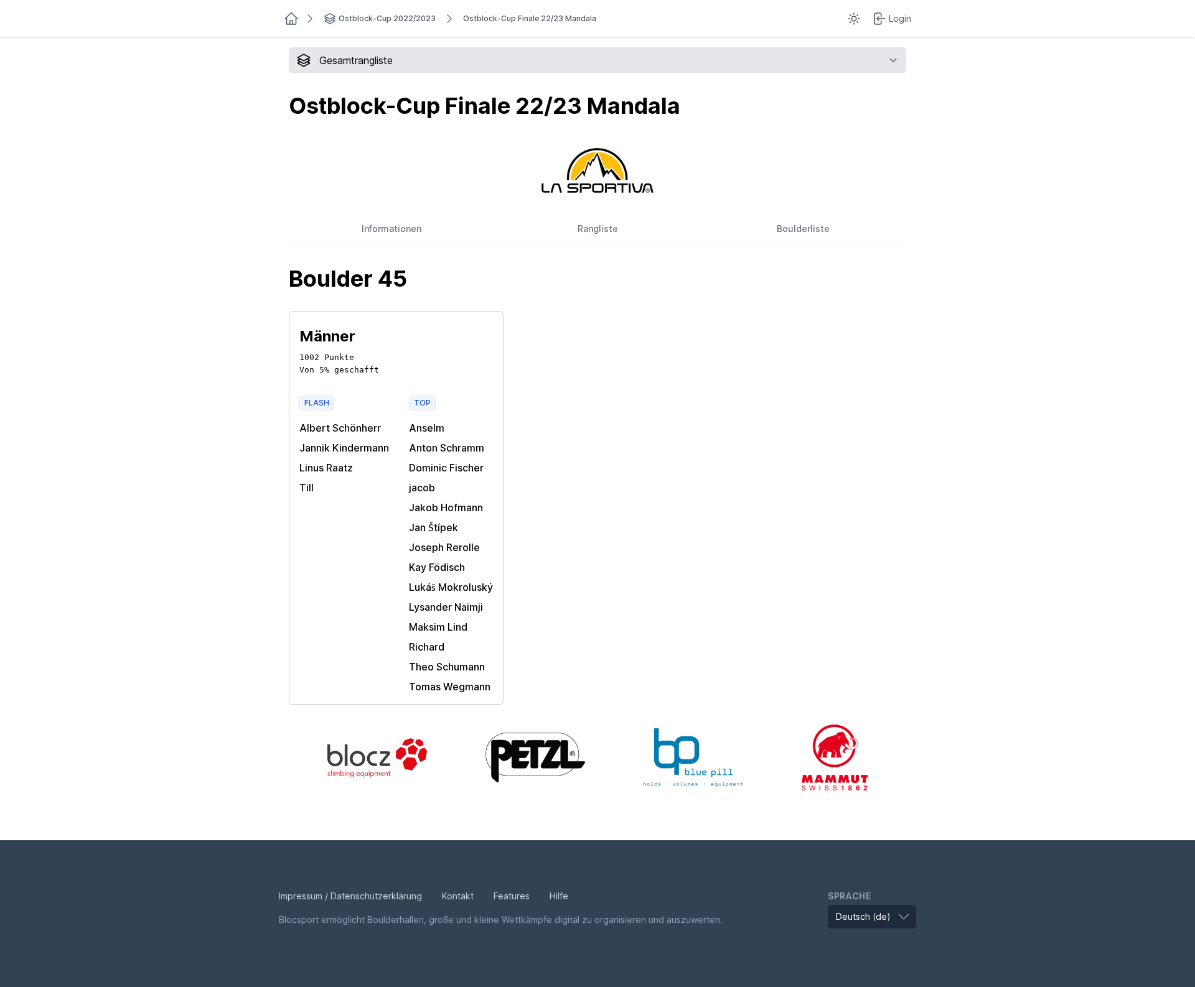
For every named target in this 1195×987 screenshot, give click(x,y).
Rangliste (598, 228)
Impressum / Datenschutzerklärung (350, 896)
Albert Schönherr (340, 428)
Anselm (426, 428)
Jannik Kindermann (344, 448)
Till (306, 487)
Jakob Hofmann (446, 507)
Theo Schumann (447, 666)
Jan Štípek (433, 527)
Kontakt (458, 896)
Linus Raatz (326, 467)
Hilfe (559, 896)
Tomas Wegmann (449, 686)
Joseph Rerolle (444, 547)
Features (512, 896)
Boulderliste (803, 228)
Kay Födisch (437, 567)
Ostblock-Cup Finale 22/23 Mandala (529, 18)
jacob (422, 487)
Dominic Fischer (446, 467)
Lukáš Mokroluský (451, 587)
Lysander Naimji (446, 607)
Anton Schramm (446, 448)
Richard (426, 647)
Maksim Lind (438, 627)
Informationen (391, 228)
